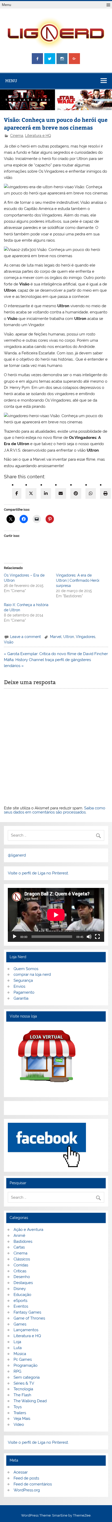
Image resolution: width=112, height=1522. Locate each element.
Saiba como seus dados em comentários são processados (54, 810)
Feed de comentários (33, 1484)
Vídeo (19, 1424)
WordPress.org (27, 1490)
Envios (19, 986)
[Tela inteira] (97, 936)
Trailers (20, 1413)
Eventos (21, 1306)
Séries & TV (24, 1383)
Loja (17, 1341)
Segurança (23, 980)
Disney (20, 1288)
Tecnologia (23, 1389)
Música (20, 1353)
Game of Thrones (29, 1318)
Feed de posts (26, 1478)
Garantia (21, 998)
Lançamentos (26, 1330)
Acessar (21, 1472)
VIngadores (85, 637)
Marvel (55, 637)
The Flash (22, 1395)
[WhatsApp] (90, 493)
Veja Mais (22, 1418)
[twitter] (31, 493)
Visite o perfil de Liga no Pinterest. (38, 873)
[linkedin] (46, 493)
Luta (18, 1347)
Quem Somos (26, 968)
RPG (17, 1371)
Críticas (20, 1271)
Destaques (23, 1282)
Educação (22, 1294)
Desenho (22, 1276)
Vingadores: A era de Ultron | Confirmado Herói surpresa (77, 580)
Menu (6, 5)
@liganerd (17, 855)
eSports (20, 1300)
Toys (18, 1407)
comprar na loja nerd (32, 974)
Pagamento (24, 992)
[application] (56, 915)
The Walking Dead (30, 1401)
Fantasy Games (27, 1312)
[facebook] (16, 493)
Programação (26, 1365)
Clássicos (22, 1259)
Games (20, 1324)
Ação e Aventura (28, 1229)
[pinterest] (75, 493)
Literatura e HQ (38, 136)
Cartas (19, 1247)
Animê (19, 1235)
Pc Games (23, 1359)
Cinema (16, 136)
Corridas (21, 1265)
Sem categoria (27, 1377)
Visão (8, 642)
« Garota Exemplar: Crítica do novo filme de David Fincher (56, 653)
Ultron (68, 637)
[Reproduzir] (14, 936)
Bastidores (23, 1241)
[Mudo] (89, 936)
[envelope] (60, 493)
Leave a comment (25, 637)
